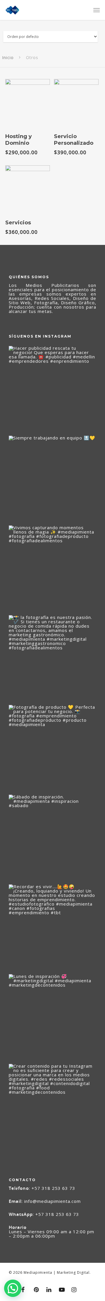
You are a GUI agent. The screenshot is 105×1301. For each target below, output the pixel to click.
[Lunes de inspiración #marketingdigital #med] (52, 1017)
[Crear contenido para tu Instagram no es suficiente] (52, 1107)
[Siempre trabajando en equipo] (52, 479)
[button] (13, 1288)
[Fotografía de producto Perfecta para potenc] (52, 748)
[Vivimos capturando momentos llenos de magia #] (52, 568)
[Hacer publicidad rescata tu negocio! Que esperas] (52, 389)
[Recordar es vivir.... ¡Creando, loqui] (52, 927)
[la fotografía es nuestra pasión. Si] (52, 658)
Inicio (8, 57)
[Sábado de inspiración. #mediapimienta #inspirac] (52, 838)
